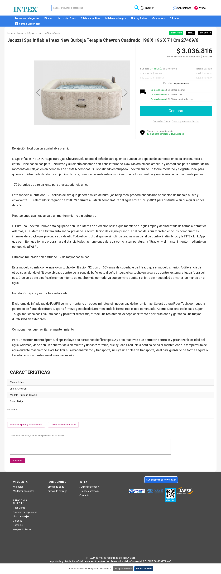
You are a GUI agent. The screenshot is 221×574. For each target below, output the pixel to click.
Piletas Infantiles (90, 18)
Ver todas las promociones (176, 83)
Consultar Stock (161, 121)
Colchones (158, 18)
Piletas (48, 18)
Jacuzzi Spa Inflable (49, 33)
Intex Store (205, 33)
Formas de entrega (57, 491)
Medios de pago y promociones (26, 424)
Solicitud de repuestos (25, 512)
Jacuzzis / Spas (67, 18)
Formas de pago (55, 486)
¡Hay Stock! (176, 33)
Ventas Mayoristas (30, 23)
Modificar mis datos (23, 491)
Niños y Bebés (139, 18)
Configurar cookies (123, 568)
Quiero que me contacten (185, 121)
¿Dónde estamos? (89, 491)
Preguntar (17, 460)
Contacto (84, 495)
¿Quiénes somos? (89, 486)
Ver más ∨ (12, 409)
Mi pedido (18, 486)
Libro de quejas (21, 516)
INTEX (191, 33)
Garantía (17, 520)
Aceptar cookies (143, 568)
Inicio (10, 33)
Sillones (174, 18)
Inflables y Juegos (115, 18)
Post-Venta (19, 507)
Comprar (176, 111)
